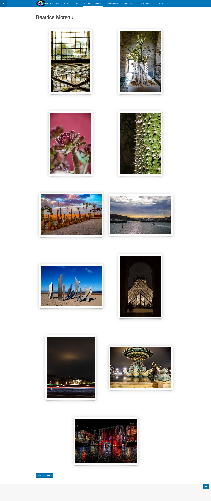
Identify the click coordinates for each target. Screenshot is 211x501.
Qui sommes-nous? (144, 3)
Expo (77, 3)
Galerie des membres (93, 3)
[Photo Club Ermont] (48, 3)
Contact (161, 3)
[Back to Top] (206, 486)
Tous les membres (44, 475)
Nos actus (127, 3)
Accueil (67, 3)
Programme (112, 3)
